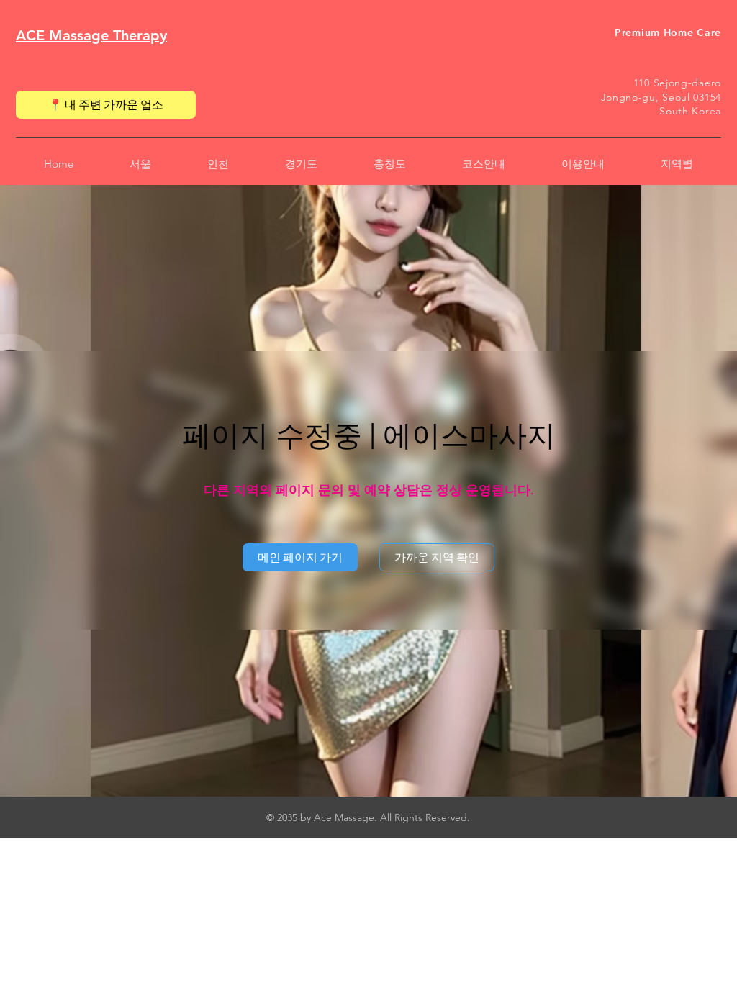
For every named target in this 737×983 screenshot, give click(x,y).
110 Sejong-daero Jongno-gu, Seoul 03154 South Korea (661, 96)
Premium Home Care (668, 32)
